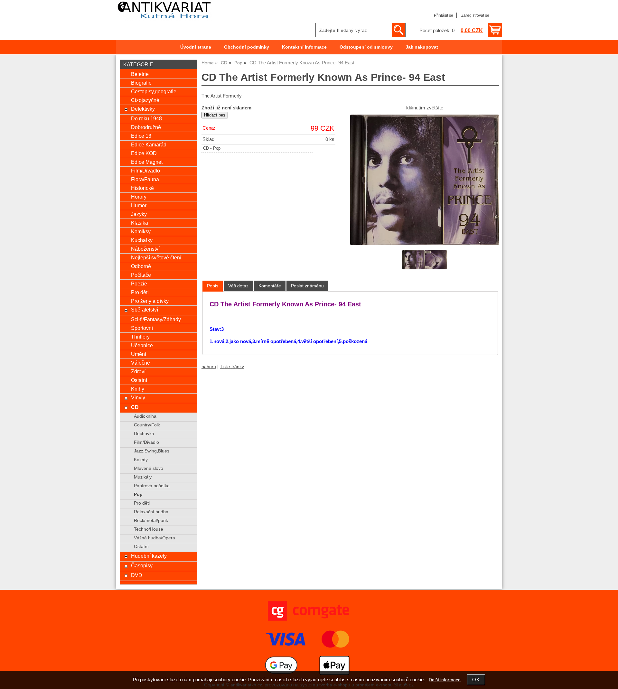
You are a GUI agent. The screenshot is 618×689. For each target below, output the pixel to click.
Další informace (445, 679)
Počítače (141, 275)
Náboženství (145, 249)
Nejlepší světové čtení (156, 257)
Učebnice (142, 345)
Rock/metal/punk (151, 520)
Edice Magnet (147, 162)
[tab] (212, 286)
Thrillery (140, 337)
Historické (142, 188)
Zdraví (138, 371)
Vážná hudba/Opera (154, 537)
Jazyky (139, 214)
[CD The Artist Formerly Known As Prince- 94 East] (424, 180)
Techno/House (148, 529)
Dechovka (144, 433)
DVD (136, 575)
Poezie (139, 283)
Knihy (137, 389)
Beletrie (140, 74)
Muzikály (143, 477)
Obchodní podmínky (246, 47)
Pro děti (140, 292)
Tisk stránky (232, 366)
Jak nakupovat (422, 47)
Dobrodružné (146, 127)
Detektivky (143, 109)
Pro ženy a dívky (150, 301)
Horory (138, 197)
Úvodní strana (195, 47)
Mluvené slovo (148, 468)
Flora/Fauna (145, 179)
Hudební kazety (149, 556)
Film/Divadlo (145, 170)
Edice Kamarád (148, 144)
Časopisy (142, 565)
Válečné (140, 363)
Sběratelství (144, 309)
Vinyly (138, 397)
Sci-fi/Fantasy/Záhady (156, 319)
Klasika (139, 223)
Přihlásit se (443, 15)
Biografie (141, 83)
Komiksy (141, 231)
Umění (138, 354)
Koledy (141, 459)
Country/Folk (147, 425)
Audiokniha (145, 416)
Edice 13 (141, 136)
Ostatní (139, 380)
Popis (212, 285)
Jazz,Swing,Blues (151, 451)
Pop (216, 148)
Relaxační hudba (151, 511)
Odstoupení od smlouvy (366, 47)
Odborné (141, 266)
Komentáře (269, 285)
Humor (138, 205)
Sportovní (142, 328)
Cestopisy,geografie (153, 91)
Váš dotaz (238, 285)
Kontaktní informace (304, 47)
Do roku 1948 (146, 118)
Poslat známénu (307, 285)
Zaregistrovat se (475, 15)
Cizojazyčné (145, 100)
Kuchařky (142, 240)
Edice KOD (144, 153)
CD (206, 148)
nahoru (208, 366)
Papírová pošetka (152, 485)
